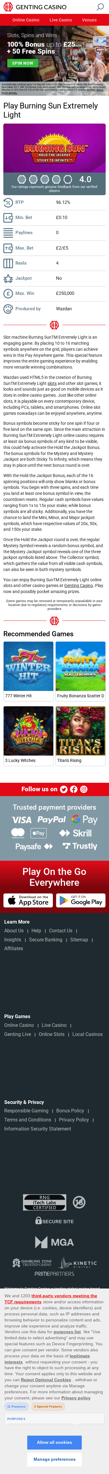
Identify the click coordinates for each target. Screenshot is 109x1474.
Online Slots (51, 1034)
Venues (89, 20)
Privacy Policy (74, 1120)
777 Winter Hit (18, 695)
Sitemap (79, 940)
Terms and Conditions (27, 1120)
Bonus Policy (70, 1111)
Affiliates (13, 948)
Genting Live (17, 1034)
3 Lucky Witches (20, 760)
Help (36, 931)
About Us (14, 931)
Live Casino (61, 20)
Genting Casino (78, 585)
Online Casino (25, 20)
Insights (12, 940)
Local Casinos (87, 1034)
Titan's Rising (69, 760)
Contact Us (60, 931)
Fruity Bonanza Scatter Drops (80, 695)
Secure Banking (45, 940)
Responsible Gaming (26, 1111)
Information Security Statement (37, 1129)
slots (52, 383)
